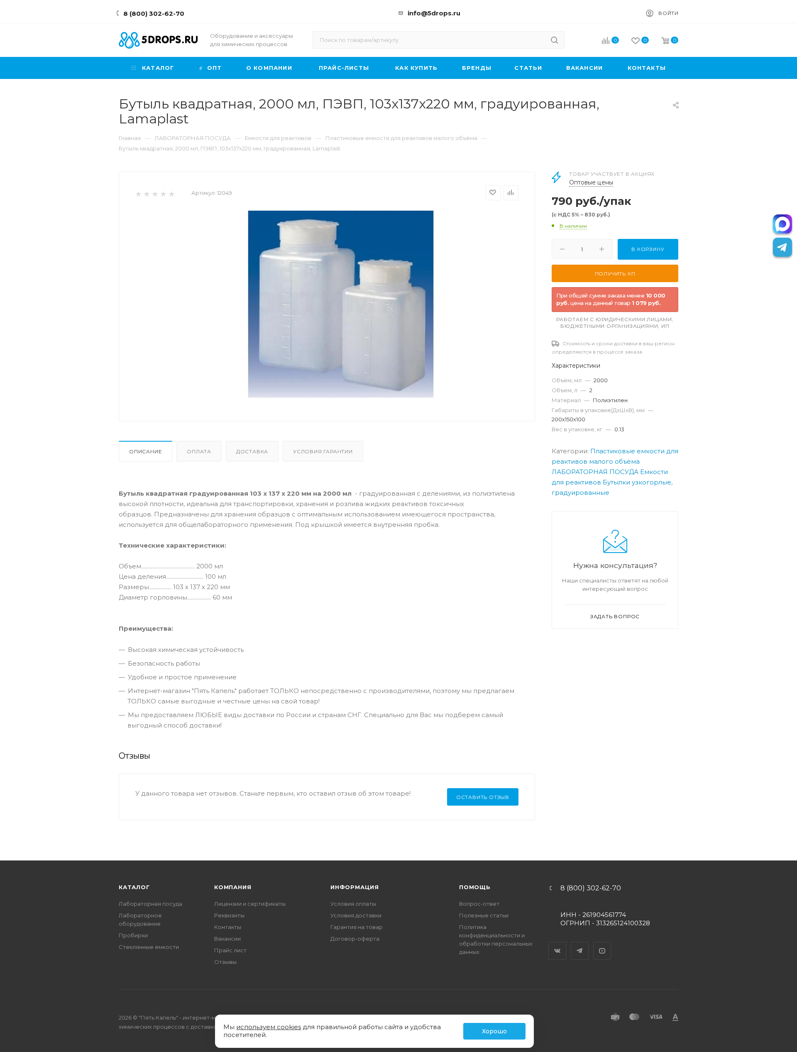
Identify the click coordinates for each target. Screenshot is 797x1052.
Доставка (252, 451)
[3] (154, 193)
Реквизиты (229, 915)
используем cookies (268, 1027)
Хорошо (494, 1031)
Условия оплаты (353, 903)
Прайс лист (230, 950)
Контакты (227, 927)
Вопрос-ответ (479, 903)
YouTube (602, 943)
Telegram (580, 943)
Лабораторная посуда (150, 903)
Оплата (199, 451)
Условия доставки (355, 915)
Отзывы (225, 962)
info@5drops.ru (434, 13)
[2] (146, 193)
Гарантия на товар (356, 927)
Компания (232, 887)
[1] (138, 193)
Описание (145, 451)
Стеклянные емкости (149, 947)
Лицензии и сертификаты (250, 903)
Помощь (475, 887)
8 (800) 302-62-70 (153, 13)
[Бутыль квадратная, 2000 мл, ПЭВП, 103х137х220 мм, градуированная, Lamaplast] (340, 304)
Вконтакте (557, 943)
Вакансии (227, 938)
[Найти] (554, 40)
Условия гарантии (323, 451)
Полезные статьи (484, 915)
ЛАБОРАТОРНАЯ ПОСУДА (595, 472)
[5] (171, 193)
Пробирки (133, 935)
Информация (354, 887)
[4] (162, 193)
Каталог (134, 887)
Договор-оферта (354, 938)
